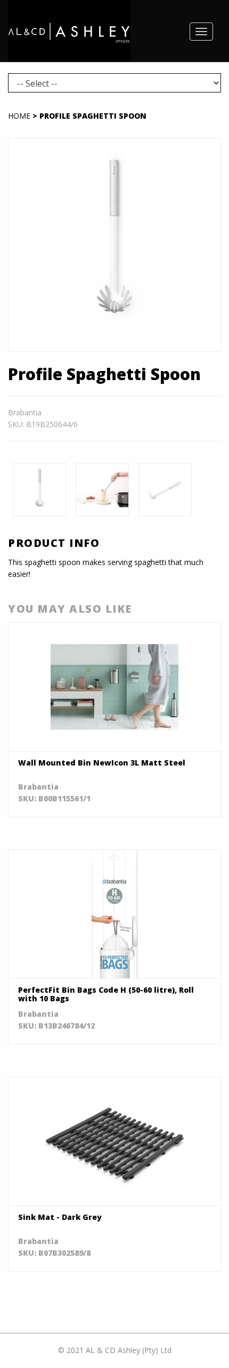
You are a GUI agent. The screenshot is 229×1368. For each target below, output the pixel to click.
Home (19, 116)
